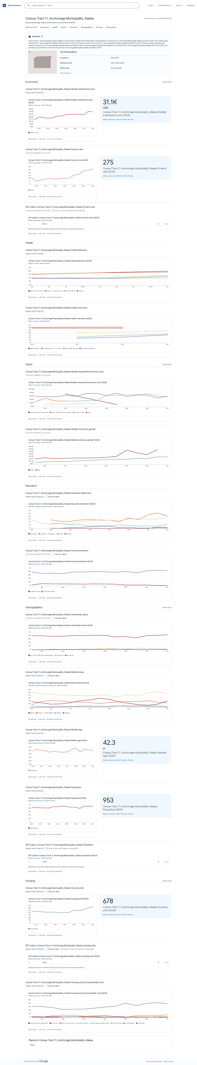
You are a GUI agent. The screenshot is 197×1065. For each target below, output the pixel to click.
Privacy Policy (168, 1061)
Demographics (86, 27)
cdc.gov (36, 263)
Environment (111, 27)
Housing (99, 27)
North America (64, 23)
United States (52, 23)
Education (73, 27)
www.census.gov (65, 73)
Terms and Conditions (154, 1061)
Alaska (43, 23)
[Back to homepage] (4, 5)
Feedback (190, 5)
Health (54, 27)
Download (33, 139)
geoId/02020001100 (164, 18)
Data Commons (14, 5)
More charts (167, 82)
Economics (44, 27)
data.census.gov (47, 506)
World (73, 23)
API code (42, 139)
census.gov (37, 105)
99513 (44, 224)
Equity (63, 27)
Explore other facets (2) (35, 93)
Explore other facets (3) (35, 676)
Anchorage (36, 23)
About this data (47, 105)
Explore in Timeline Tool (55, 139)
